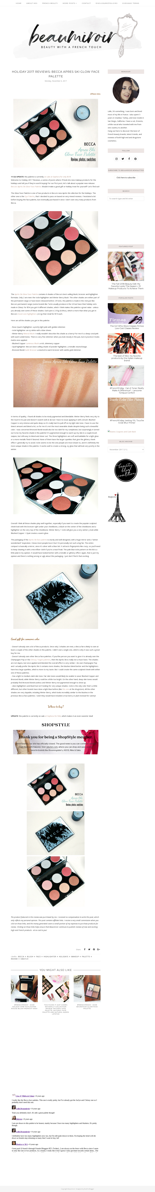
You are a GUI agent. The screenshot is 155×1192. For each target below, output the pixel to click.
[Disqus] (56, 1055)
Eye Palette (30, 196)
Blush (30, 956)
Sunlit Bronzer (31, 350)
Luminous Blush (32, 343)
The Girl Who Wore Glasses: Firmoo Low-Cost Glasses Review (127, 327)
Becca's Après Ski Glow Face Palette (26, 186)
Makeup (75, 956)
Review (14, 959)
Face (38, 956)
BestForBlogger (89, 1189)
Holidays (63, 956)
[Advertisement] (123, 222)
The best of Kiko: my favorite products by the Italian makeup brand (126, 358)
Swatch (24, 959)
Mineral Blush (28, 333)
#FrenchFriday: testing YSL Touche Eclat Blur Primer (127, 421)
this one (65, 689)
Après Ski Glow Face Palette (26, 294)
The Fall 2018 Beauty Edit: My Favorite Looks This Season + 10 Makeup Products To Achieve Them (125, 286)
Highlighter (50, 956)
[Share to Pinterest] (94, 949)
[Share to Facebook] (85, 949)
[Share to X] (89, 949)
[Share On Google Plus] (98, 949)
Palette (86, 956)
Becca (21, 956)
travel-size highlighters (27, 314)
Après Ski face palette (38, 539)
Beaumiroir (71, 1189)
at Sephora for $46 (53, 716)
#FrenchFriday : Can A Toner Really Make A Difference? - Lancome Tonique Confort (127, 390)
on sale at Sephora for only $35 (57, 176)
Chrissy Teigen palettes (40, 659)
